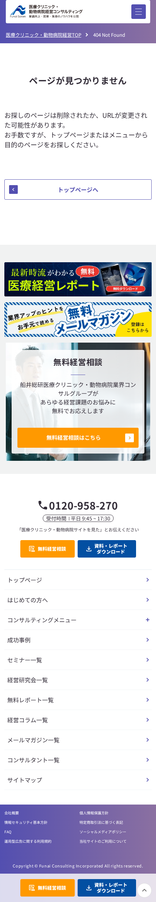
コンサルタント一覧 (33, 759)
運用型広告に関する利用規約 (28, 841)
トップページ (24, 579)
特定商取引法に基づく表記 (101, 822)
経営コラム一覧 (27, 719)
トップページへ (78, 189)
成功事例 (18, 639)
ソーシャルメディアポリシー (102, 831)
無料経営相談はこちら (73, 437)
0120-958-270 (83, 505)
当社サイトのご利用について (103, 841)
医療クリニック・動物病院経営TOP (43, 34)
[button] (138, 11)
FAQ (7, 831)
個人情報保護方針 (93, 812)
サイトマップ (24, 779)
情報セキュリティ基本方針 (26, 822)
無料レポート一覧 (30, 699)
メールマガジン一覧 (33, 739)
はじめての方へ (27, 599)
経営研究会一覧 (27, 679)
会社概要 (11, 812)
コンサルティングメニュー (42, 619)
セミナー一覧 (24, 659)
